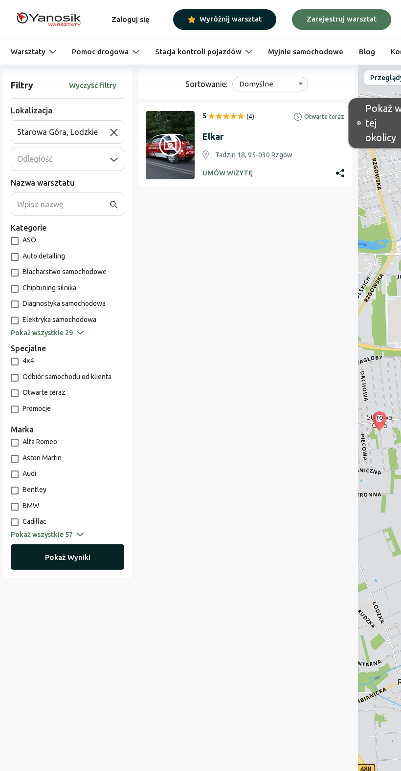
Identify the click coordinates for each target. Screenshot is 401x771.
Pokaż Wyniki (67, 557)
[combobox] (63, 132)
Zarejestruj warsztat (342, 19)
